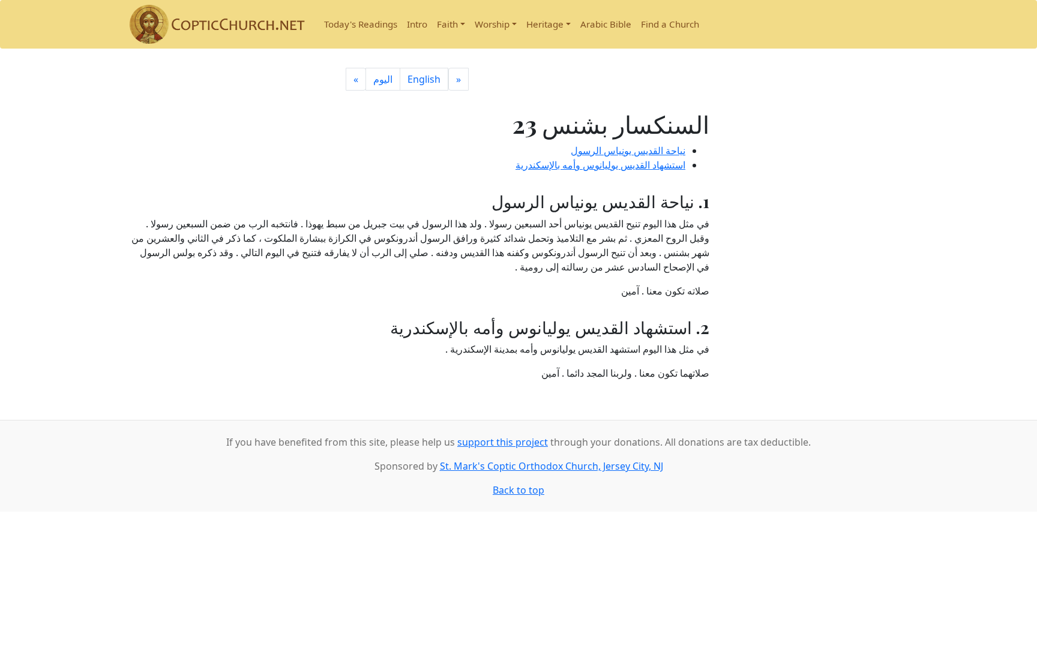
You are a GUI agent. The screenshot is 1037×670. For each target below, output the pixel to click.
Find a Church (670, 24)
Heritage (545, 24)
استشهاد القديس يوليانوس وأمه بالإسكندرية (600, 165)
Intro (417, 24)
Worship (492, 24)
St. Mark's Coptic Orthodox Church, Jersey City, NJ (551, 466)
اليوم (382, 79)
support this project (502, 442)
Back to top (518, 490)
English (423, 79)
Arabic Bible (605, 24)
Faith (447, 24)
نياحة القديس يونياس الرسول (628, 150)
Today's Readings (360, 24)
